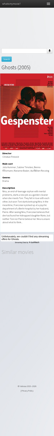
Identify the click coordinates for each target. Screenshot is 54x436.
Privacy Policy (27, 390)
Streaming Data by (22, 242)
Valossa (23, 386)
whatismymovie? (11, 3)
